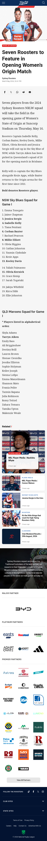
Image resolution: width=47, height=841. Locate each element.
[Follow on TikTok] (29, 791)
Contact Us (22, 826)
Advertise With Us (34, 826)
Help (15, 826)
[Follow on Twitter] (38, 791)
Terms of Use (17, 820)
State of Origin (9, 46)
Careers (8, 826)
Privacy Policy (29, 820)
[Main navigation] (3, 2)
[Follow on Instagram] (43, 791)
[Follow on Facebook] (33, 791)
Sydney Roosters (9, 78)
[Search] (43, 2)
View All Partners (23, 780)
